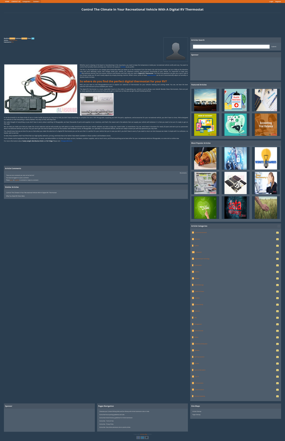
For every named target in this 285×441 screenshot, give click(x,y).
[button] (279, 226)
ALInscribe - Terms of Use (106, 421)
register (17, 180)
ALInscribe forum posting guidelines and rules (111, 414)
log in (11, 180)
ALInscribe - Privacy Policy (106, 424)
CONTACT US (15, 1)
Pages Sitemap (196, 414)
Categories (26, 1)
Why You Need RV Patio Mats (15, 196)
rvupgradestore (13, 40)
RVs (13, 42)
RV (81, 73)
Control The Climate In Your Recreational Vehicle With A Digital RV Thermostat (31, 192)
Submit (273, 47)
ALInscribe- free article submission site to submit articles (114, 427)
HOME (7, 1)
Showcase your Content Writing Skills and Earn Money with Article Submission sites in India (124, 411)
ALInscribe (143, 434)
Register (278, 1)
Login (271, 1)
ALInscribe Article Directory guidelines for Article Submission (115, 418)
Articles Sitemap (196, 411)
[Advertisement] (142, 25)
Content (36, 1)
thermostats (151, 75)
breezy (123, 67)
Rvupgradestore (66, 141)
